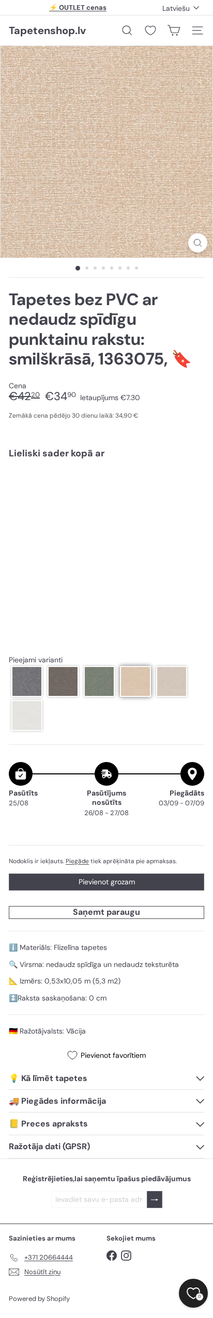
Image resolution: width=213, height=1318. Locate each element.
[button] (26, 681)
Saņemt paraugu (106, 912)
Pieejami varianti (36, 660)
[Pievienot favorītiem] (190, 488)
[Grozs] (174, 30)
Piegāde (77, 861)
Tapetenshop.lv (47, 30)
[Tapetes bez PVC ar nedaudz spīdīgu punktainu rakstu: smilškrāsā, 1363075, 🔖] (106, 502)
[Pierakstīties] (154, 1199)
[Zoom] (197, 242)
